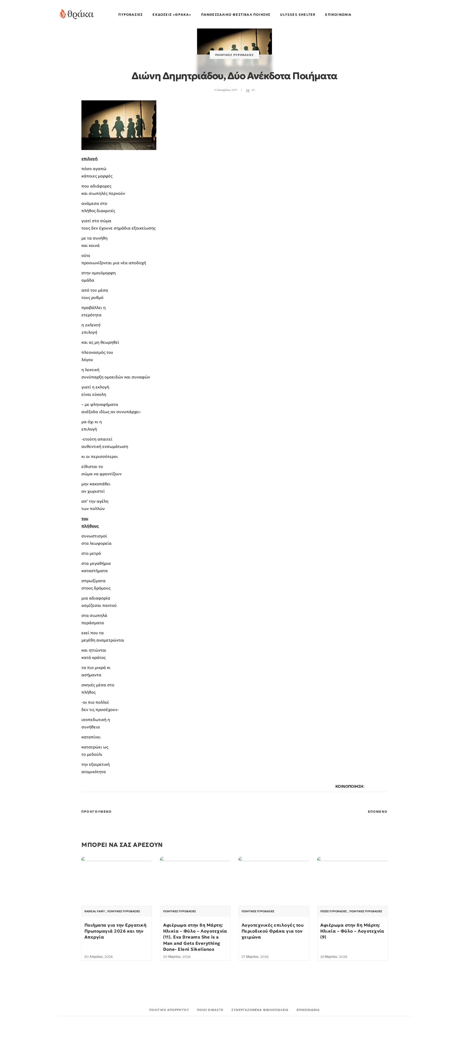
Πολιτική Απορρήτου (169, 1010)
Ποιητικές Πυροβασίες (234, 55)
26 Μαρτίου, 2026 (333, 957)
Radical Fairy (94, 911)
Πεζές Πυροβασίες (333, 911)
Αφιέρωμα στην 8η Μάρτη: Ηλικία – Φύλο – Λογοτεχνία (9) (352, 931)
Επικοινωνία (308, 1010)
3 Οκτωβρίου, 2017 (225, 90)
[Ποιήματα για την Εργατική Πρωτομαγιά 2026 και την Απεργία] (116, 883)
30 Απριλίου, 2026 (98, 957)
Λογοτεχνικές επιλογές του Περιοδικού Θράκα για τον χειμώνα (273, 931)
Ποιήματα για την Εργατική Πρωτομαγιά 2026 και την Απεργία (115, 931)
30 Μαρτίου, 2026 (177, 957)
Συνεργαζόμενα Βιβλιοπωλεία (260, 1010)
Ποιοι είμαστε (210, 1010)
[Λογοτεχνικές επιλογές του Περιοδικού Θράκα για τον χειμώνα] (274, 883)
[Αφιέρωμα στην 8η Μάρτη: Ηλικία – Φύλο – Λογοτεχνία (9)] (352, 883)
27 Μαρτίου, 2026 (255, 957)
